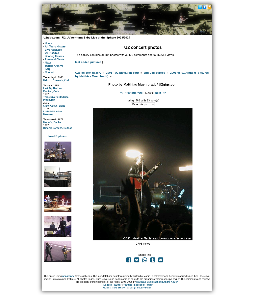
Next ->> (160, 92)
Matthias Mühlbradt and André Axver (157, 282)
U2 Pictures (52, 52)
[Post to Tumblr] (153, 260)
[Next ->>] (143, 240)
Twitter (117, 285)
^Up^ (140, 92)
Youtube (127, 285)
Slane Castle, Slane (54, 105)
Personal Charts (54, 59)
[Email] (161, 260)
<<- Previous (128, 92)
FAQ (47, 68)
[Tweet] (137, 260)
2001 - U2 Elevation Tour (122, 72)
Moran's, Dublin (52, 122)
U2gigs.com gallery (88, 72)
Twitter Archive (54, 65)
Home (48, 43)
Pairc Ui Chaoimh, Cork (56, 80)
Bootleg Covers (54, 56)
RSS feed (107, 285)
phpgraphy (68, 276)
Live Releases (53, 49)
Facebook (139, 285)
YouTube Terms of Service (115, 288)
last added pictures (88, 62)
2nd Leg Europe (154, 72)
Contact (49, 72)
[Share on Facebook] (129, 260)
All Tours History (55, 46)
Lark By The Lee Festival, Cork (52, 90)
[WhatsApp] (145, 260)
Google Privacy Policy (140, 288)
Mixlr (150, 285)
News (48, 62)
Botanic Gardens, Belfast (57, 128)
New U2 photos (57, 136)
